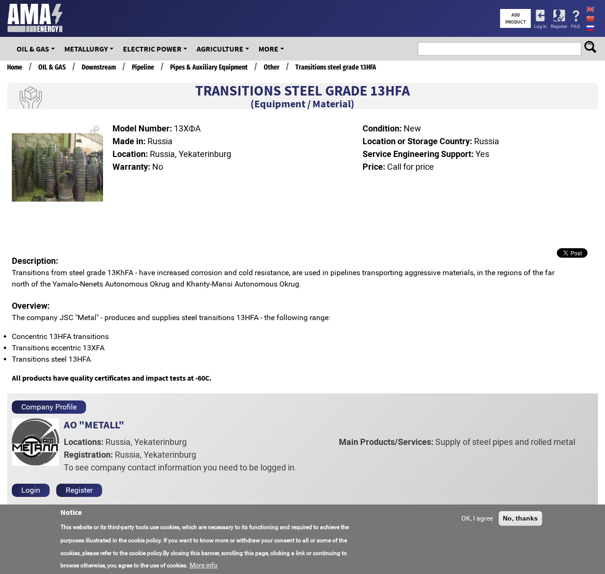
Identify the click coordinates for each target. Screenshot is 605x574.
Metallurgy (86, 48)
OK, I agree (477, 518)
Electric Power (152, 48)
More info (203, 565)
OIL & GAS (33, 48)
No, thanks (520, 518)
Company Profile (49, 406)
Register (559, 26)
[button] (94, 130)
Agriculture (220, 48)
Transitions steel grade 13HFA (335, 67)
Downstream (99, 67)
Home (14, 67)
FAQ (575, 26)
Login (30, 490)
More (268, 48)
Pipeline (143, 67)
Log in (540, 26)
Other (271, 67)
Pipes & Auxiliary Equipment (209, 67)
